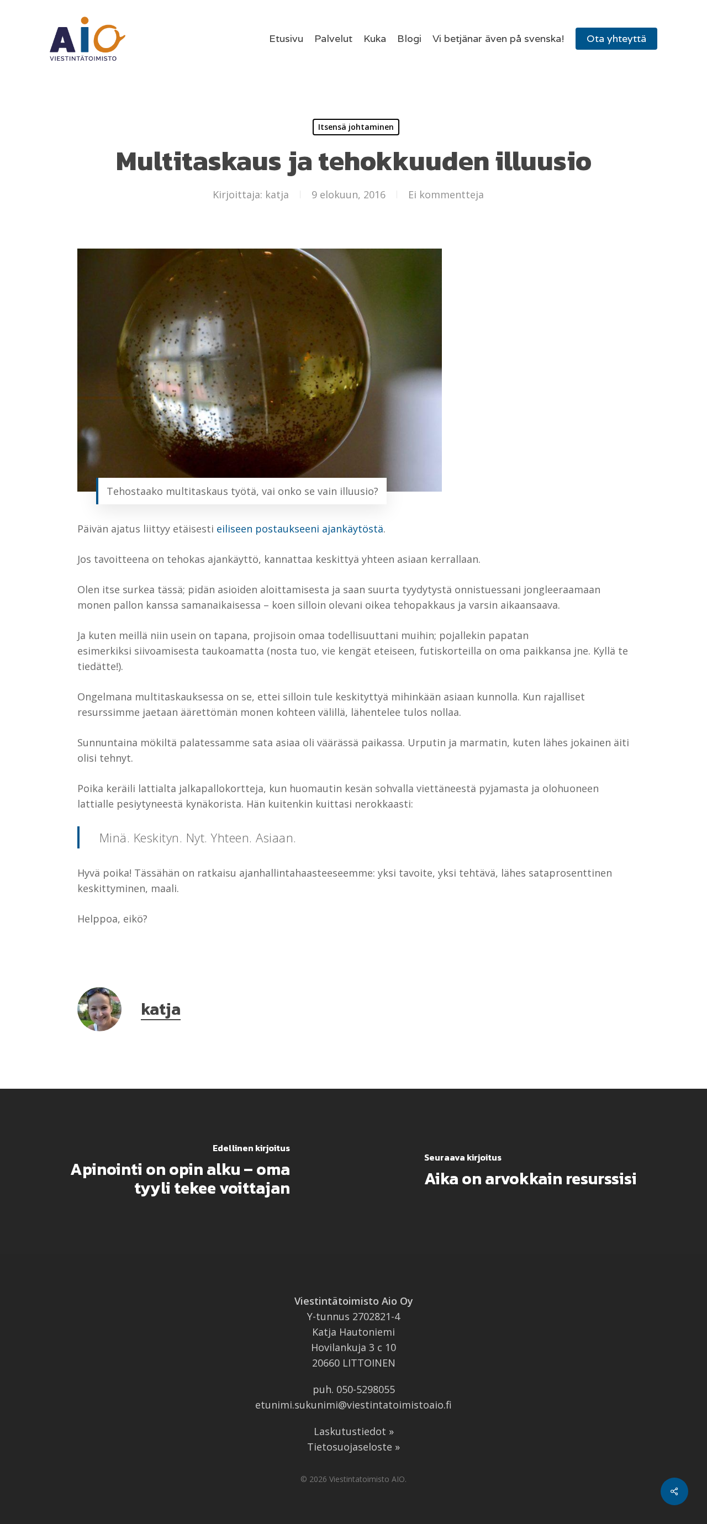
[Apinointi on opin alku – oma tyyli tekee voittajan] (177, 1171)
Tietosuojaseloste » (353, 1446)
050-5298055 (365, 1389)
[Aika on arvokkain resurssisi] (530, 1171)
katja (277, 194)
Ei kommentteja (446, 194)
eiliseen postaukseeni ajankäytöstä (300, 528)
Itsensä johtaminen (356, 127)
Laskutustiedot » (354, 1431)
